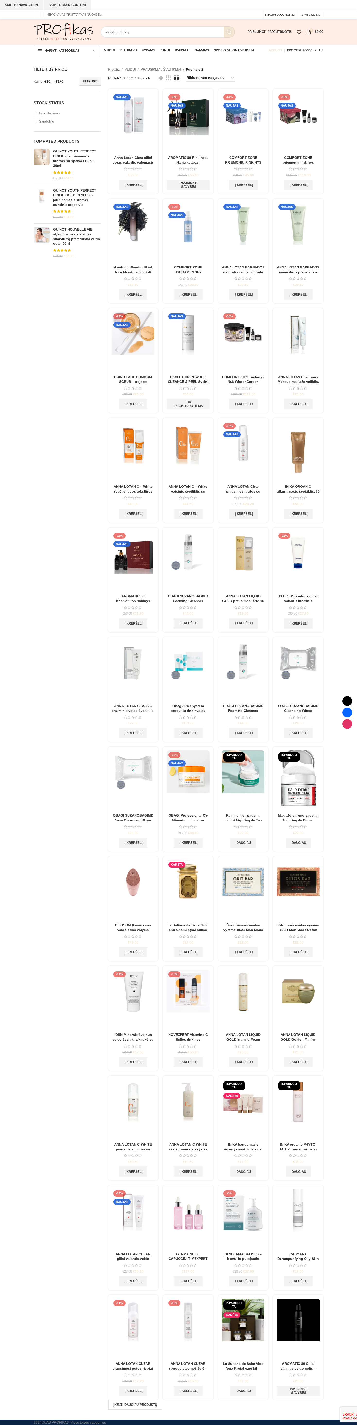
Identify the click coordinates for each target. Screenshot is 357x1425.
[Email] (347, 701)
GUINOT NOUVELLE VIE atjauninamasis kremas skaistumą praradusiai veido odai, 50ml (76, 236)
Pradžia (114, 69)
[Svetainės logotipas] (63, 32)
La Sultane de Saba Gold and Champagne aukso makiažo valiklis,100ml (188, 930)
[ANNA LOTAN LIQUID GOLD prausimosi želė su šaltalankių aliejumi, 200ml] (243, 561)
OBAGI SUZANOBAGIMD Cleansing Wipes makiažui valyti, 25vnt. (298, 710)
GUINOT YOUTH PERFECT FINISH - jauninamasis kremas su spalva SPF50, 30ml (74, 158)
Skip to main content (67, 5)
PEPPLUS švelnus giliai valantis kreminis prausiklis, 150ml (298, 601)
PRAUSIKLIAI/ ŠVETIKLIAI (161, 69)
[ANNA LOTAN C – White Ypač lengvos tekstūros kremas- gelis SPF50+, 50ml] (133, 451)
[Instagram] (347, 724)
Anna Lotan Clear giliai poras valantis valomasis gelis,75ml (133, 162)
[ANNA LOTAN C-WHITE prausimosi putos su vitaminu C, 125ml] (133, 1109)
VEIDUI (130, 69)
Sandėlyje (46, 121)
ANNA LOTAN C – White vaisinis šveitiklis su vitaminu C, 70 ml (188, 491)
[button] (133, 185)
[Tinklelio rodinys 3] (168, 78)
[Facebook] (347, 712)
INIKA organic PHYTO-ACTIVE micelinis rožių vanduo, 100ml (298, 1149)
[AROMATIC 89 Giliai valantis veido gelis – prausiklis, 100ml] (298, 1329)
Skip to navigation (21, 5)
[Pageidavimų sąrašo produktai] (299, 32)
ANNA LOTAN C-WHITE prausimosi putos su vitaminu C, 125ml (133, 1149)
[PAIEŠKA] (229, 32)
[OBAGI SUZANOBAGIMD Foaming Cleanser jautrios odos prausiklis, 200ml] (188, 561)
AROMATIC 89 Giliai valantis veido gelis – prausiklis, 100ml (298, 1368)
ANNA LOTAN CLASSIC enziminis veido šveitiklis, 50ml (133, 710)
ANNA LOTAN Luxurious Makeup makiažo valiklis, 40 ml (298, 381)
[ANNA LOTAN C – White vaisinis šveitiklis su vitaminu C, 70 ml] (188, 451)
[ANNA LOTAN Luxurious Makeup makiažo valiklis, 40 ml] (298, 342)
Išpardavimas (49, 113)
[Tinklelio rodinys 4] (176, 78)
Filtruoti (90, 81)
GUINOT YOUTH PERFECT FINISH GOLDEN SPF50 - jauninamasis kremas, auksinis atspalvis (74, 197)
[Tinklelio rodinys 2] (161, 78)
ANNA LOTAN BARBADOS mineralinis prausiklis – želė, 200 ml (298, 272)
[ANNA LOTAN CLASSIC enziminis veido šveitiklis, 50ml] (133, 671)
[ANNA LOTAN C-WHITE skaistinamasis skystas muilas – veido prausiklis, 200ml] (188, 1109)
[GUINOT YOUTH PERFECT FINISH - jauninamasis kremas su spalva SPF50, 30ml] (42, 165)
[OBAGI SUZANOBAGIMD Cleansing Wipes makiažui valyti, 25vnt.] (298, 671)
